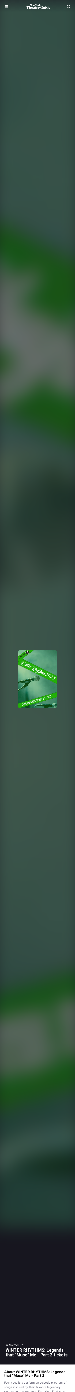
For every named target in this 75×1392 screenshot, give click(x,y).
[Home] (39, 6)
